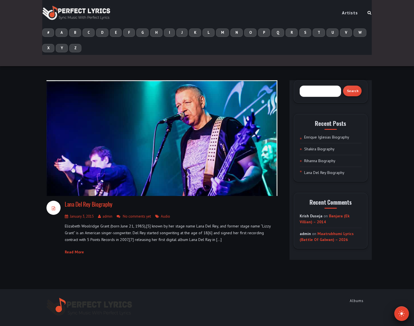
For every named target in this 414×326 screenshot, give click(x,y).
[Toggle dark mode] (401, 313)
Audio (165, 216)
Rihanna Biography (319, 160)
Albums (357, 300)
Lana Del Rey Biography (88, 204)
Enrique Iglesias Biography (326, 137)
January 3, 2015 (82, 216)
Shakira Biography (319, 148)
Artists (350, 12)
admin (107, 216)
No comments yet (137, 216)
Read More (74, 251)
